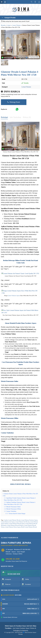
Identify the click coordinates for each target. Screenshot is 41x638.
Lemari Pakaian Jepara (14, 295)
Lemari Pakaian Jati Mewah (22, 522)
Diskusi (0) (27, 117)
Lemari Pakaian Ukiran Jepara (12, 527)
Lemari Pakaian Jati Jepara (8, 522)
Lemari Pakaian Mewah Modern (15, 525)
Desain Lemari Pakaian (19, 156)
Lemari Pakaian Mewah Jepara (17, 523)
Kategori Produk (10, 17)
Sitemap (20, 634)
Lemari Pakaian (26, 87)
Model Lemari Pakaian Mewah (29, 527)
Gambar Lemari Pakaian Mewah (12, 520)
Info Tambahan (15, 117)
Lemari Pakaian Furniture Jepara (29, 520)
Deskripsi (4, 117)
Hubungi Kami (14, 102)
